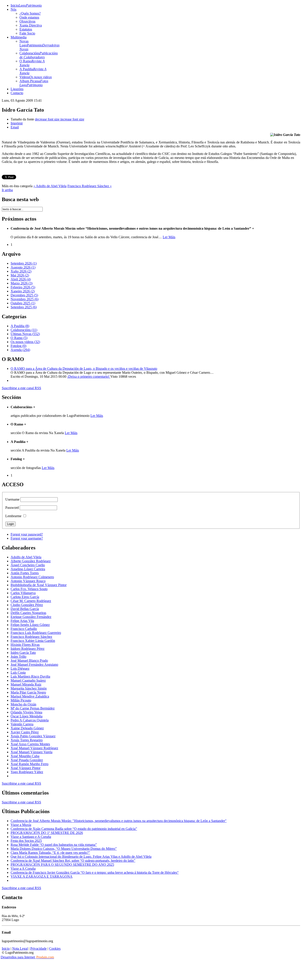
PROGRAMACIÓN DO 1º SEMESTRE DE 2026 (47, 833)
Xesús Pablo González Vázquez (33, 736)
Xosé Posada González (27, 760)
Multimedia (19, 37)
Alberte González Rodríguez (31, 561)
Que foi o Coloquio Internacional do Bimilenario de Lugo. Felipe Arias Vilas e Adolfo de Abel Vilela (81, 856)
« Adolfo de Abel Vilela (50, 186)
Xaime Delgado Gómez (27, 728)
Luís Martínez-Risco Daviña (30, 676)
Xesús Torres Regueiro (27, 740)
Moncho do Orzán (23, 704)
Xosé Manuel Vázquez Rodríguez (34, 748)
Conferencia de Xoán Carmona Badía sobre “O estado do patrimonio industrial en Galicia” (74, 829)
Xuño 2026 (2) (21, 271)
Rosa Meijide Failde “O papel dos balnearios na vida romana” (54, 845)
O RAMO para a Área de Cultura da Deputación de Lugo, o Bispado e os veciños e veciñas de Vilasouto (84, 368)
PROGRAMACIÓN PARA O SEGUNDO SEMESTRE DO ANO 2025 (62, 864)
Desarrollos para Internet (27, 957)
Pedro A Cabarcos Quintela (30, 720)
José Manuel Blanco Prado (29, 660)
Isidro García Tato (23, 652)
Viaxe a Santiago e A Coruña (31, 837)
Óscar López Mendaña (26, 716)
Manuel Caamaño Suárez (28, 680)
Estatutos (25, 29)
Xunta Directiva (30, 25)
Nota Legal (20, 948)
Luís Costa (18, 672)
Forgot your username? (27, 538)
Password (12, 507)
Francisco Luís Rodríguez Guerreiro (36, 633)
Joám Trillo (18, 656)
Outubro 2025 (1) (23, 303)
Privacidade (38, 948)
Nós (13, 9)
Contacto (17, 93)
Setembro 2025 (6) (24, 307)
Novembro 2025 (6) (24, 299)
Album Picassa (33, 83)
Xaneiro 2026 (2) (23, 291)
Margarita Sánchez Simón (29, 688)
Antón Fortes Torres (25, 573)
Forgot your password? (27, 534)
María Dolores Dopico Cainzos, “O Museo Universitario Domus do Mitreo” (64, 848)
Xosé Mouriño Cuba (25, 756)
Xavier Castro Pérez (25, 732)
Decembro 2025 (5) (24, 295)
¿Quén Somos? (30, 13)
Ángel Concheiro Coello (28, 565)
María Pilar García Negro (28, 692)
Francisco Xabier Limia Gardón (33, 641)
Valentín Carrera (22, 724)
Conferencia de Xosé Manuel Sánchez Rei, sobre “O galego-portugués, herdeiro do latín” (73, 860)
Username (12, 499)
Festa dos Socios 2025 (26, 841)
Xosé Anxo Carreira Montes (30, 744)
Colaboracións (38, 55)
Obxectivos (27, 21)
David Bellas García (25, 609)
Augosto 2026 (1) (23, 267)
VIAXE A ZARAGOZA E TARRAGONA (42, 876)
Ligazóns (17, 89)
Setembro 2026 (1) (24, 263)
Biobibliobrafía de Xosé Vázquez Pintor (39, 585)
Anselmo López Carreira (28, 569)
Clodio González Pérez (27, 605)
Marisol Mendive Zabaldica (30, 696)
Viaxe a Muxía (21, 825)
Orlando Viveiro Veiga (26, 712)
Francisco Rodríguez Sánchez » (89, 186)
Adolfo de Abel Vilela (26, 557)
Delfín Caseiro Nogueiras (28, 613)
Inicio (26, 5)
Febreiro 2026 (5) (23, 287)
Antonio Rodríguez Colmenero (32, 577)
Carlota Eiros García (25, 597)
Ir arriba (7, 190)
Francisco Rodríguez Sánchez (31, 637)
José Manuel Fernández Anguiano (34, 664)
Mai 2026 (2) (20, 275)
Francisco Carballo (24, 629)
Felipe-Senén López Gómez (30, 625)
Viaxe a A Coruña (23, 868)
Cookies (55, 948)
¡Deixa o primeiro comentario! (88, 376)
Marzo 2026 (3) (21, 283)
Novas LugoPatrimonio (39, 45)
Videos (35, 77)
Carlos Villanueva (23, 593)
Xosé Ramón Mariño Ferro (29, 764)
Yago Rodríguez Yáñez (27, 772)
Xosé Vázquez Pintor (25, 768)
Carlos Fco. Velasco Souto (29, 589)
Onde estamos (29, 17)
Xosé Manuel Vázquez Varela (31, 752)
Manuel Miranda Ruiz (26, 684)
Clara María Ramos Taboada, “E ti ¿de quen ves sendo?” (50, 852)
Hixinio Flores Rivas (25, 644)
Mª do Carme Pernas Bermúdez (33, 708)
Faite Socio (27, 33)
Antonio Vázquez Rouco (28, 581)
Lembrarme (13, 516)
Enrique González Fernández (31, 617)
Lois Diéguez (20, 668)
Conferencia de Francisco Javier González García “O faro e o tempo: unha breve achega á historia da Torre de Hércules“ (95, 872)
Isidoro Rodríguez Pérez (27, 648)
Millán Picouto (21, 700)
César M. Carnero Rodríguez (31, 601)
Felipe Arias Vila (22, 621)
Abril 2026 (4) (21, 279)
